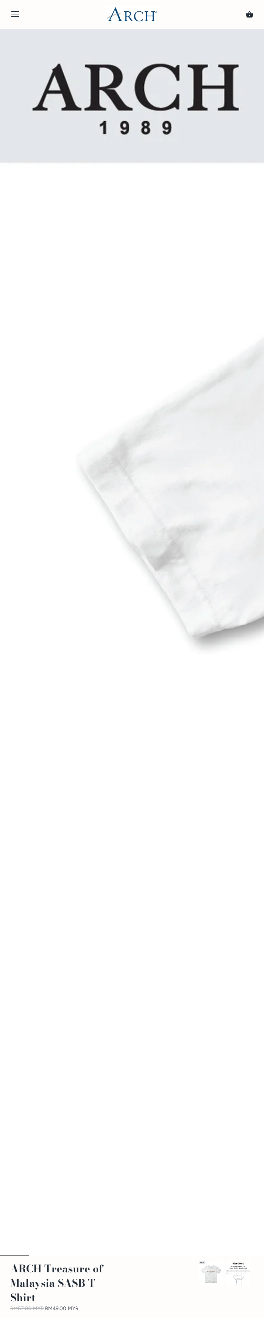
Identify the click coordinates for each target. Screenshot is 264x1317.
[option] (211, 1273)
